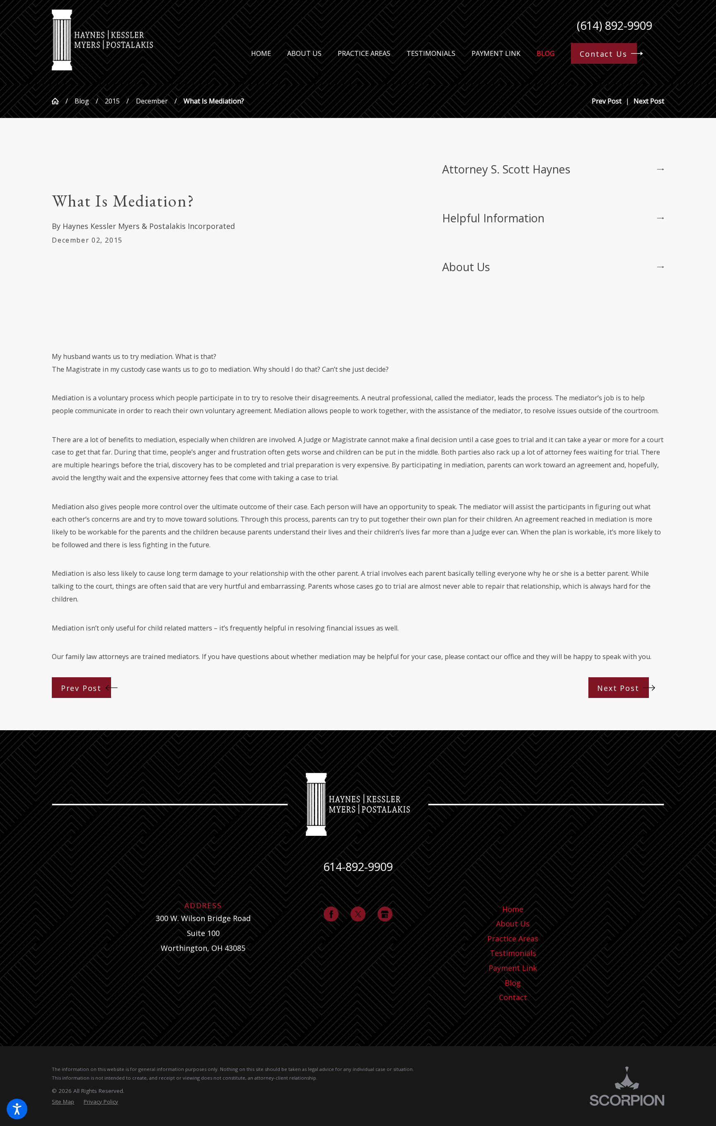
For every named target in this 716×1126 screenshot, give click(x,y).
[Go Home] (58, 101)
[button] (17, 1109)
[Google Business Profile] (384, 914)
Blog (82, 101)
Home (512, 909)
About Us (513, 924)
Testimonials (513, 953)
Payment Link (513, 968)
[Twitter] (358, 914)
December (152, 101)
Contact (513, 997)
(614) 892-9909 (614, 25)
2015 (112, 101)
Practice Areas (512, 938)
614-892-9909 (358, 866)
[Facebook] (331, 914)
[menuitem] (261, 53)
